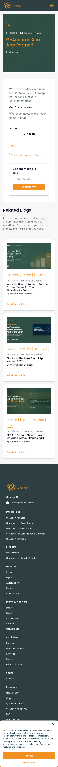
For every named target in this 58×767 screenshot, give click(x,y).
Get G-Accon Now (20, 107)
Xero (10, 25)
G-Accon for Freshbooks (19, 528)
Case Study (12, 692)
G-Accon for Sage (16, 538)
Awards (27, 274)
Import (9, 572)
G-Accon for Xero (20, 155)
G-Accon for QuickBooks (19, 523)
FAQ (8, 714)
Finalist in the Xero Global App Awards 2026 (26, 359)
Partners (10, 643)
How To (25, 420)
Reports (10, 588)
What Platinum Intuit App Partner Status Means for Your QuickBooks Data (27, 287)
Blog (8, 698)
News (36, 349)
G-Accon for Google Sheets (21, 558)
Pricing (9, 659)
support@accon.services (22, 502)
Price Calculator (14, 664)
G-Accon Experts (15, 648)
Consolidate (12, 593)
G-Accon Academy (16, 708)
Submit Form (29, 186)
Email (16, 172)
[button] (53, 724)
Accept (29, 755)
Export (9, 577)
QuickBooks (13, 274)
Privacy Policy (29, 762)
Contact (10, 678)
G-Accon (14, 52)
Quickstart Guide (15, 703)
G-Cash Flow (13, 552)
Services (10, 653)
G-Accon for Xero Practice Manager (25, 533)
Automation (12, 582)
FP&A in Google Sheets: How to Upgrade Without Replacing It (26, 436)
